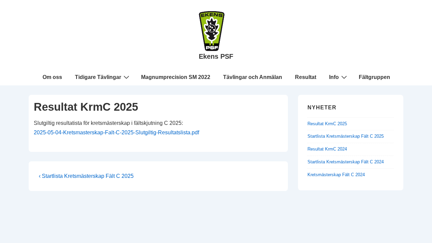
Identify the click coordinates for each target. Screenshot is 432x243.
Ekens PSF (216, 56)
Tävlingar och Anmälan (252, 77)
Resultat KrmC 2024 (327, 149)
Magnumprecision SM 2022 (175, 77)
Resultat (305, 77)
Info (334, 77)
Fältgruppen (374, 77)
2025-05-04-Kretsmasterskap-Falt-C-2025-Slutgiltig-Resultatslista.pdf (116, 132)
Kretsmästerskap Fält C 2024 (336, 174)
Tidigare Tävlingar (98, 77)
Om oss (52, 77)
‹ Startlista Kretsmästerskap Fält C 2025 (86, 176)
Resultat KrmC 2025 (327, 123)
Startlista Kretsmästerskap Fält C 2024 (345, 161)
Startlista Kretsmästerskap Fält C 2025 (345, 136)
